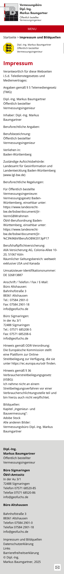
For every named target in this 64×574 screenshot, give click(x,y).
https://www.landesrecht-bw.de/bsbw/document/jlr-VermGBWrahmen (21, 211)
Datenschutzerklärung (18, 544)
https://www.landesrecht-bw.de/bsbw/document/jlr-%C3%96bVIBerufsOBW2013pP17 (26, 233)
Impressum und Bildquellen (22, 539)
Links (6, 548)
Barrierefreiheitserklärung (21, 553)
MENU (32, 29)
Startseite (9, 37)
